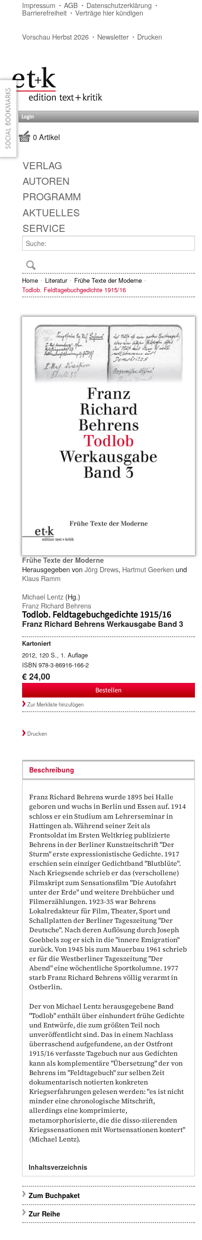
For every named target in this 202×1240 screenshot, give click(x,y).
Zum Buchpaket (55, 1195)
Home (30, 280)
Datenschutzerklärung (119, 5)
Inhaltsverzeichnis (58, 1167)
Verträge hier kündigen (109, 12)
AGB (71, 5)
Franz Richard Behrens (56, 605)
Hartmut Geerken (148, 569)
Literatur (56, 280)
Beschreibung (51, 769)
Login (28, 116)
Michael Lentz (42, 596)
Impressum (38, 5)
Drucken (149, 36)
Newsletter (113, 36)
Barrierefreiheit (44, 12)
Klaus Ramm (41, 578)
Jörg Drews (101, 569)
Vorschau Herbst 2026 (55, 36)
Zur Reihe (44, 1213)
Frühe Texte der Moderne (108, 280)
